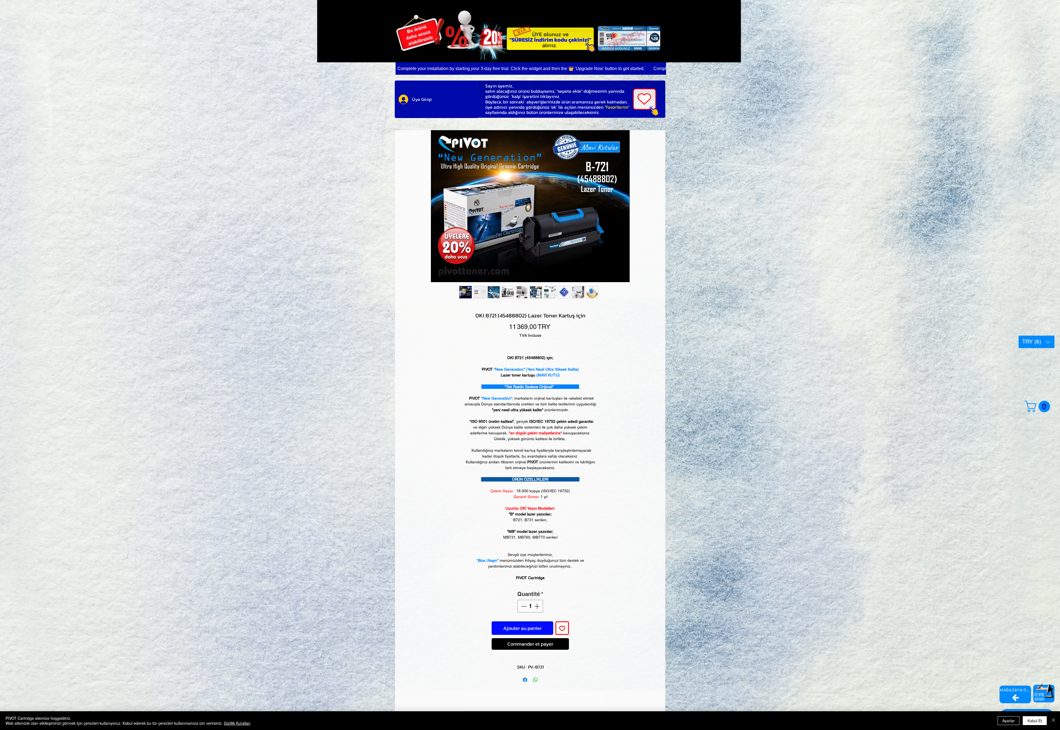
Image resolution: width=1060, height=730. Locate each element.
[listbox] (1036, 342)
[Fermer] (1053, 721)
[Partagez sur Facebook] (525, 676)
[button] (1036, 342)
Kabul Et (1034, 720)
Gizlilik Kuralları (237, 723)
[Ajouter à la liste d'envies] (562, 628)
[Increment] (537, 606)
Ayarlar (1008, 720)
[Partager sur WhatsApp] (535, 676)
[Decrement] (523, 606)
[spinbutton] (530, 606)
